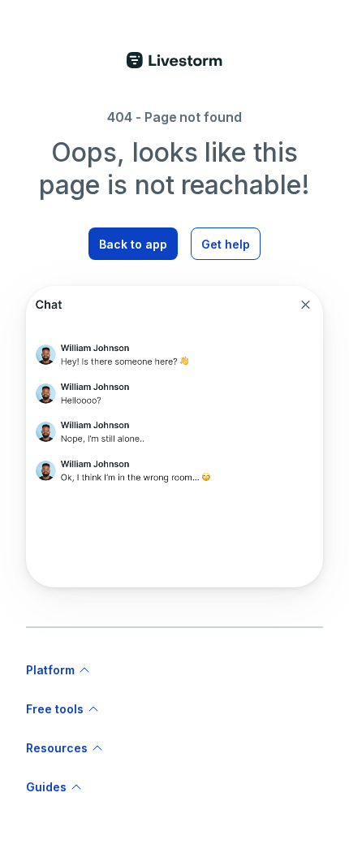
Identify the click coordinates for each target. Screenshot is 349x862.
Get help (225, 244)
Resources (57, 748)
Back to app (133, 244)
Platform (50, 670)
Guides (46, 787)
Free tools (55, 709)
